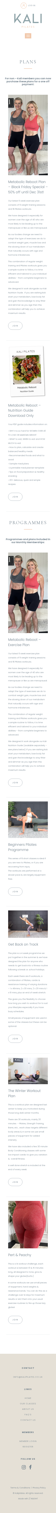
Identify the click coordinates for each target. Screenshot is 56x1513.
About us (28, 1409)
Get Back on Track (23, 944)
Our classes (28, 1403)
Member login (28, 1441)
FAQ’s (28, 1414)
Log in (31, 5)
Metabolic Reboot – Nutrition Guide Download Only (24, 410)
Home (28, 1398)
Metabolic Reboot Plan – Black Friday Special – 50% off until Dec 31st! (28, 187)
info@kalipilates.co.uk (28, 1376)
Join (17, 325)
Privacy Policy (39, 1487)
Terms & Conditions (20, 1487)
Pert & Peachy (19, 1255)
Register (28, 1446)
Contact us (28, 1420)
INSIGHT (34, 1498)
